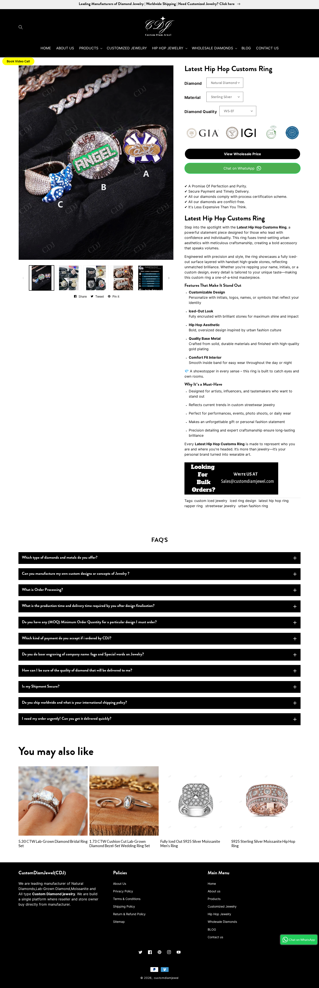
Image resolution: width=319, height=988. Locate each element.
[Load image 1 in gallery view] (41, 277)
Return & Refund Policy (129, 914)
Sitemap (119, 921)
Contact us (215, 937)
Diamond (193, 83)
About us (214, 891)
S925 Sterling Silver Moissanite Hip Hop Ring (263, 843)
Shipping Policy (124, 906)
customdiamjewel (166, 978)
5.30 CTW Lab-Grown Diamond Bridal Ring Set (53, 843)
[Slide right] (169, 278)
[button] (21, 27)
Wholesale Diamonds (222, 921)
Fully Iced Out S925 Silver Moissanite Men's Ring (190, 843)
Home (212, 883)
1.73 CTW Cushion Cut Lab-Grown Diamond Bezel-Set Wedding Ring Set (119, 843)
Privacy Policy (123, 891)
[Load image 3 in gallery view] (96, 277)
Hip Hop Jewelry (219, 914)
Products (214, 899)
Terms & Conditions (126, 899)
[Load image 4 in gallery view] (123, 277)
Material (192, 97)
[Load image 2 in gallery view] (68, 277)
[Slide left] (23, 278)
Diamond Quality (200, 111)
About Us (119, 883)
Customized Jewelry (222, 906)
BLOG (212, 929)
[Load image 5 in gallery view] (150, 277)
